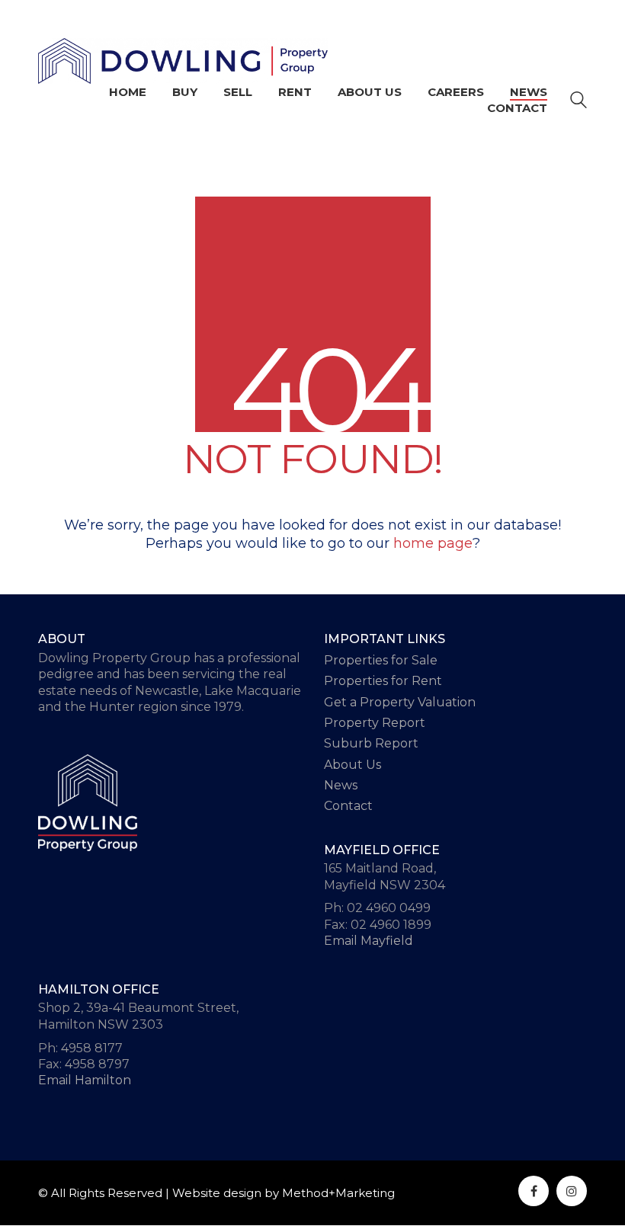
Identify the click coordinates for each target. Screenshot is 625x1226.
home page (433, 543)
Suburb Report (371, 743)
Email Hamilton (84, 1080)
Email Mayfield (368, 940)
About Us (352, 764)
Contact (348, 806)
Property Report (374, 722)
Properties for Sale (381, 660)
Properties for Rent (383, 681)
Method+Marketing (338, 1193)
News (340, 785)
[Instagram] (571, 1191)
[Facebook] (533, 1191)
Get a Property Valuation (400, 702)
